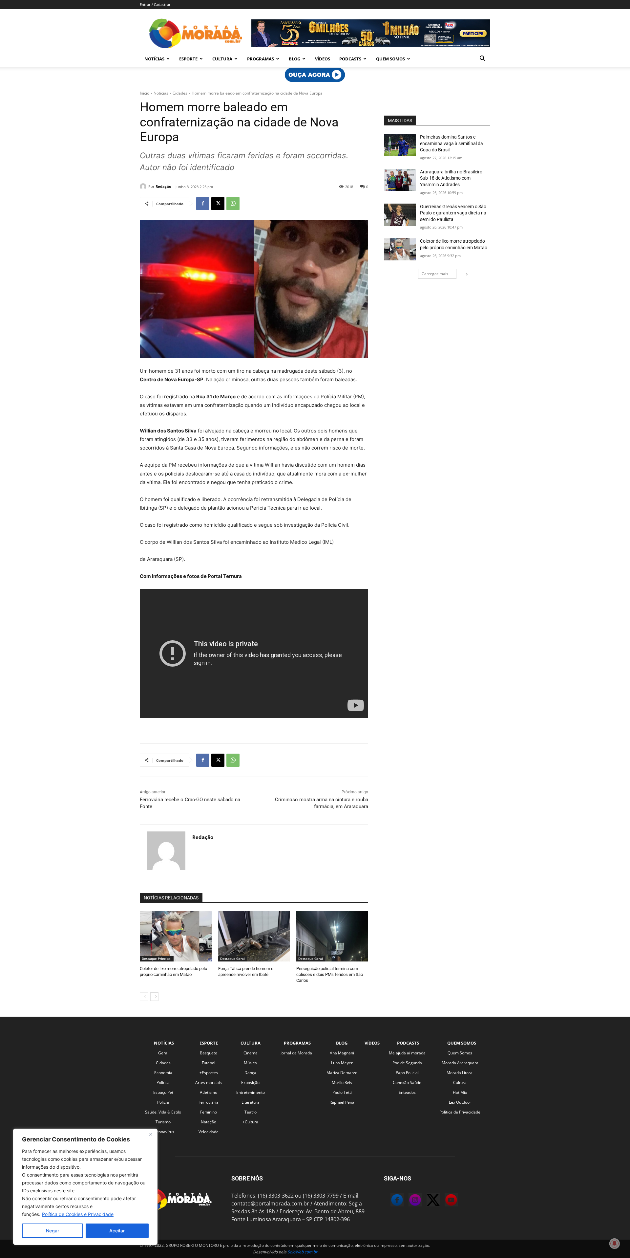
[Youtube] (444, 1200)
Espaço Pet (163, 1092)
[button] (482, 59)
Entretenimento (250, 1092)
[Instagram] (408, 1200)
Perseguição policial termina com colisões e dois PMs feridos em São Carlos (329, 974)
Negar (52, 1230)
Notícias (154, 59)
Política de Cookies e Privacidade (78, 1214)
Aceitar (117, 1230)
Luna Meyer (342, 1063)
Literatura (251, 1102)
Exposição (250, 1082)
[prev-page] (144, 996)
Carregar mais (435, 273)
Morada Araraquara (460, 1063)
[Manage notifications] (614, 1243)
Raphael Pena (341, 1102)
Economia (163, 1072)
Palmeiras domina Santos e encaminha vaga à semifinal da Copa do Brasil (451, 143)
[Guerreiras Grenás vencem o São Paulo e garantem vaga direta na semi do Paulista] (400, 215)
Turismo (163, 1122)
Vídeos (322, 59)
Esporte (188, 59)
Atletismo (208, 1092)
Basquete (208, 1053)
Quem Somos (390, 59)
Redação (163, 186)
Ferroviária (209, 1102)
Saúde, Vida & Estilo (163, 1112)
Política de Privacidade (459, 1112)
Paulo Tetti (342, 1092)
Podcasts (350, 59)
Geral (163, 1053)
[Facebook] (202, 203)
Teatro (250, 1112)
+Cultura (250, 1122)
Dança (250, 1072)
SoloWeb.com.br (302, 1252)
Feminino (208, 1112)
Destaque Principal (157, 958)
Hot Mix (460, 1092)
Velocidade (209, 1132)
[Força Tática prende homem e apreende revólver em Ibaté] (254, 936)
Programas (260, 59)
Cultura (222, 59)
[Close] (151, 1134)
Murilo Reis (342, 1082)
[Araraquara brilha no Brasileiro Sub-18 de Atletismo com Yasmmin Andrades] (400, 180)
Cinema (250, 1053)
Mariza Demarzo (341, 1072)
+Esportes (209, 1072)
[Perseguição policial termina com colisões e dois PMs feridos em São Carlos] (332, 936)
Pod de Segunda (407, 1063)
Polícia (163, 1102)
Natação (208, 1122)
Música (250, 1063)
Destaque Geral (232, 958)
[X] (217, 203)
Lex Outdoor (460, 1102)
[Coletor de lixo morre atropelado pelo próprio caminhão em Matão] (176, 936)
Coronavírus (163, 1132)
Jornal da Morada (296, 1053)
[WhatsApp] (233, 203)
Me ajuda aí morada (407, 1053)
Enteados (407, 1092)
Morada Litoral (460, 1072)
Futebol (208, 1063)
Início (144, 93)
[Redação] (144, 186)
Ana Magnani (342, 1053)
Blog (294, 59)
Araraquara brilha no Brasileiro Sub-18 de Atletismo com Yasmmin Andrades (451, 178)
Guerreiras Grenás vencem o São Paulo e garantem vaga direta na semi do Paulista (453, 213)
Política (163, 1082)
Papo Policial (407, 1072)
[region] (85, 1187)
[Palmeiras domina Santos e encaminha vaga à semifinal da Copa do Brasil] (400, 145)
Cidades (180, 93)
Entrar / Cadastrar (155, 4)
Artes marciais (208, 1082)
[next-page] (154, 996)
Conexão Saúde (407, 1082)
